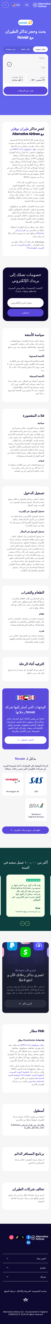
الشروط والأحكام (24, 1291)
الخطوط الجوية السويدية (19, 1072)
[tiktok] (17, 1238)
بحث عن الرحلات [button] (26, 90)
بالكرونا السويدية (24, 245)
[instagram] (11, 1238)
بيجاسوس (32, 1081)
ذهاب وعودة (40, 49)
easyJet (40, 1081)
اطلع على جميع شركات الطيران (27, 830)
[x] (23, 1238)
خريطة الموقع (10, 1291)
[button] (26, 5)
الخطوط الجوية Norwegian (32, 1075)
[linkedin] (28, 1243)
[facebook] (28, 1238)
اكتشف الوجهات (27, 740)
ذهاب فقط (25, 49)
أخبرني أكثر (27, 1003)
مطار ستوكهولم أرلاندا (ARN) (25, 149)
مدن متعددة (10, 49)
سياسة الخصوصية (39, 1291)
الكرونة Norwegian (36, 248)
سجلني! (25, 312)
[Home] (40, 5)
